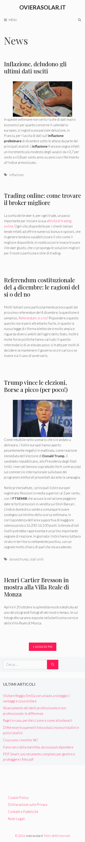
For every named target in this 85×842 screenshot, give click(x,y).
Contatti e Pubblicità (23, 812)
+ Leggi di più (42, 646)
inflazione (16, 175)
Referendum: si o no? (33, 318)
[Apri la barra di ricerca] (79, 20)
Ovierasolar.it (42, 7)
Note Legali (16, 819)
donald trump (18, 559)
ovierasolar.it (34, 835)
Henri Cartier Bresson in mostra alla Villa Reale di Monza (36, 587)
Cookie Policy (18, 798)
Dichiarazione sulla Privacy (27, 804)
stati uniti (37, 559)
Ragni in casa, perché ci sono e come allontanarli (37, 720)
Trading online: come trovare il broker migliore (42, 199)
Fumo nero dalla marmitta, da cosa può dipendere (38, 747)
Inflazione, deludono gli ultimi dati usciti (35, 67)
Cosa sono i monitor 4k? (20, 740)
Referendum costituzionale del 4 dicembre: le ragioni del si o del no (41, 287)
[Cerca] (52, 664)
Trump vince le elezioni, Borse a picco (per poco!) (36, 386)
